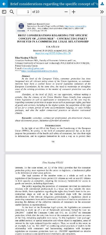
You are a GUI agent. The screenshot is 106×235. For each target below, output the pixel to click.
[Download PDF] (102, 4)
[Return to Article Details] (4, 4)
